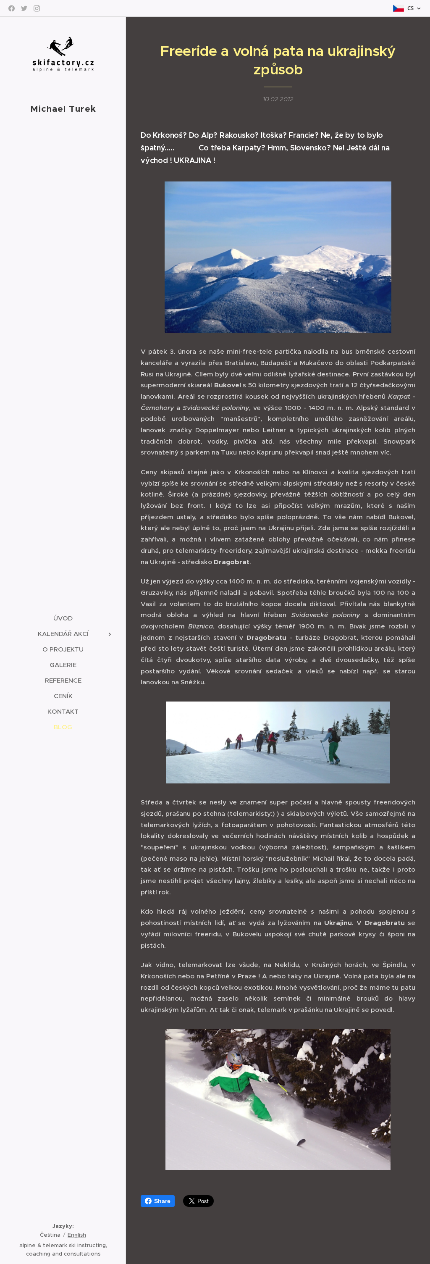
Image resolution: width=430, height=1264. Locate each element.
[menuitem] (63, 618)
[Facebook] (11, 8)
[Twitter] (24, 8)
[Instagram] (36, 8)
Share (162, 1201)
